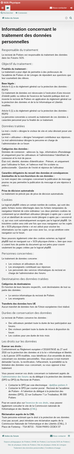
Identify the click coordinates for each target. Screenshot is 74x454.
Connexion (22, 13)
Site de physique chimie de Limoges (51, 445)
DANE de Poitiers (38, 442)
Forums (8, 8)
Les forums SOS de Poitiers (58, 442)
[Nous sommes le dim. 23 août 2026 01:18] (66, 18)
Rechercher (8, 13)
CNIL (33, 409)
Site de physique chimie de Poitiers (22, 445)
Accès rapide (3, 8)
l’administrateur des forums (15, 376)
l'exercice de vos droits (36, 402)
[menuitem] (58, 7)
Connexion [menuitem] (72, 8)
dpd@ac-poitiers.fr (58, 385)
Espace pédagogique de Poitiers (17, 442)
